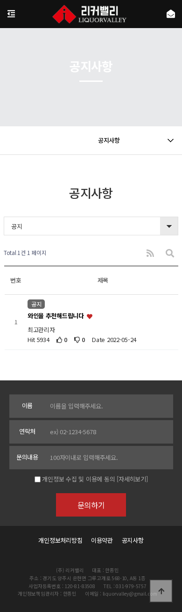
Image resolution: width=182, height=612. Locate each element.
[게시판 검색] (170, 253)
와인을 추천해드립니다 (57, 316)
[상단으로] (161, 591)
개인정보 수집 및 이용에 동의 (78, 478)
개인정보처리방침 (60, 540)
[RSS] (150, 253)
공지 (36, 304)
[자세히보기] (132, 478)
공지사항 (133, 540)
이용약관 (102, 540)
